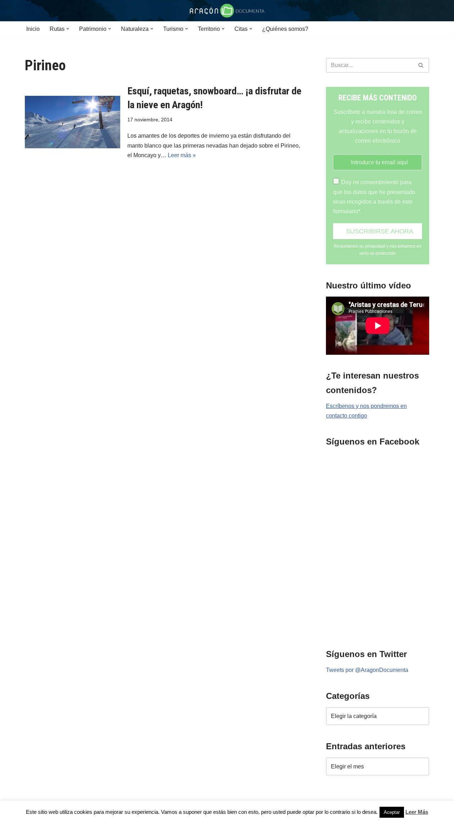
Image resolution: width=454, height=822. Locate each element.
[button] (67, 28)
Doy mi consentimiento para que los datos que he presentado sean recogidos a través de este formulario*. (374, 196)
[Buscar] (421, 65)
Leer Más (416, 812)
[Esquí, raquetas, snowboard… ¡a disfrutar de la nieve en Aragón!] (72, 122)
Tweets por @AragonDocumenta (367, 670)
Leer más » (182, 155)
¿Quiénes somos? (285, 29)
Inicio (33, 29)
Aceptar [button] (392, 812)
